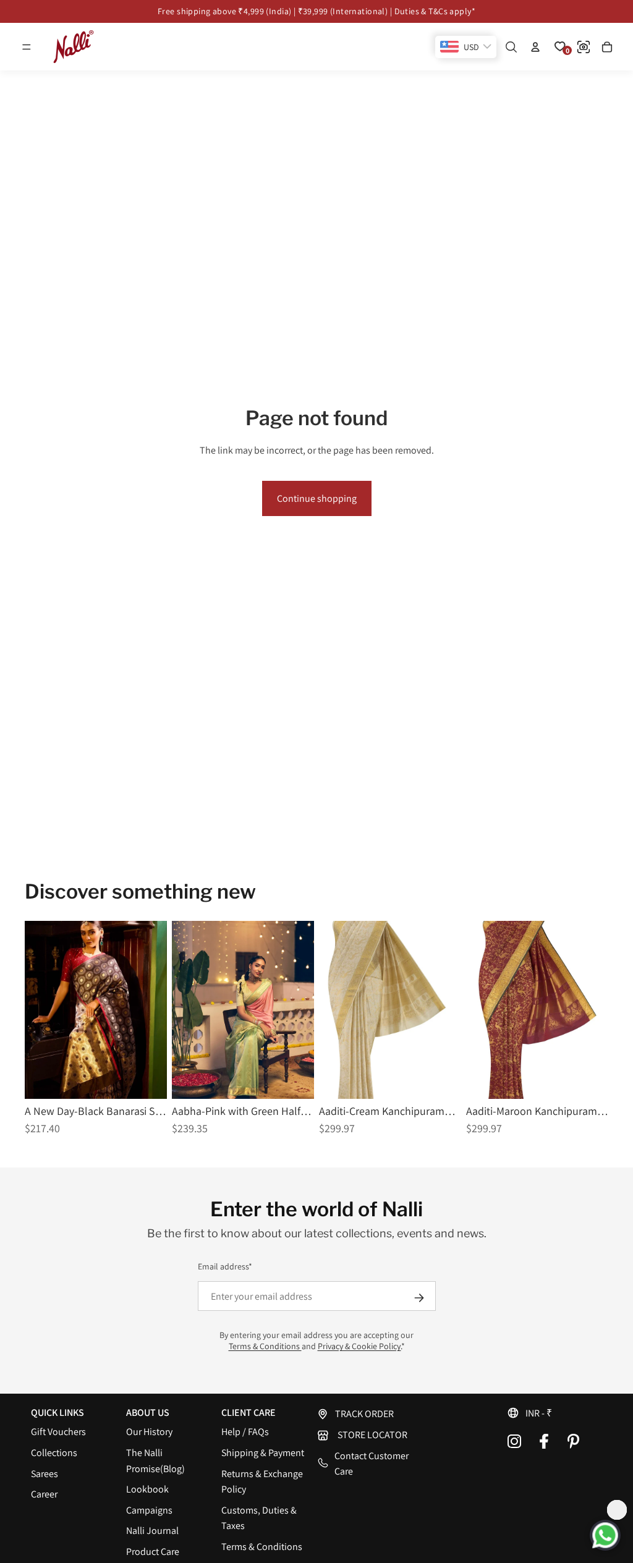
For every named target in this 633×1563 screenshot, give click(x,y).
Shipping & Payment (262, 1452)
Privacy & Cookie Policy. (359, 1346)
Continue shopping (317, 498)
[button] (26, 47)
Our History (149, 1431)
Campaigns (149, 1510)
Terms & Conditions (265, 1346)
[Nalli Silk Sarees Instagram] (514, 1441)
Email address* (225, 1266)
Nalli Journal (152, 1530)
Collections (54, 1452)
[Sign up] (419, 1298)
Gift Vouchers (58, 1431)
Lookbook (147, 1489)
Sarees (44, 1473)
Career (44, 1494)
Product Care (152, 1551)
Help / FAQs (245, 1431)
